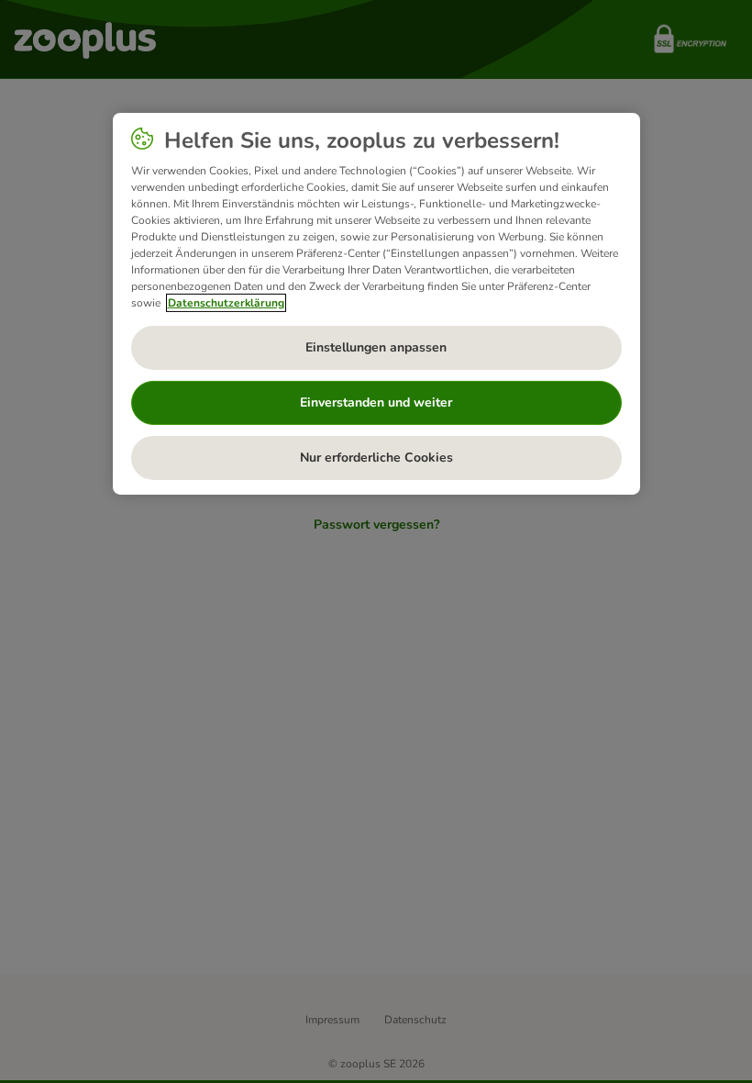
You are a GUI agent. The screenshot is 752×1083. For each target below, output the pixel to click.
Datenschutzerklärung (226, 303)
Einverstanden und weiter (376, 402)
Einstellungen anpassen (376, 347)
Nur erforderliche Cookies (376, 457)
